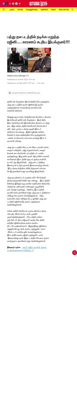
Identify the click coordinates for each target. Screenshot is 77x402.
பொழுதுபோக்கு (31, 9)
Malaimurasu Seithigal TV (17, 76)
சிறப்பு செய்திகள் (65, 9)
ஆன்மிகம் (44, 9)
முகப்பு (12, 9)
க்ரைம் (53, 9)
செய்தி (20, 9)
